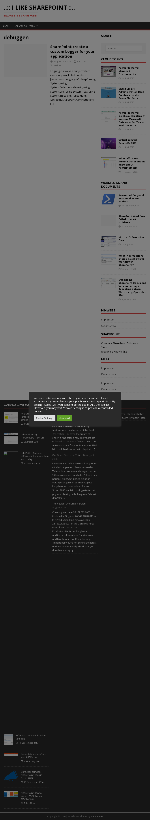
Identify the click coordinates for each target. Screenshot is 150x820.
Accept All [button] (64, 418)
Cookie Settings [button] (44, 418)
